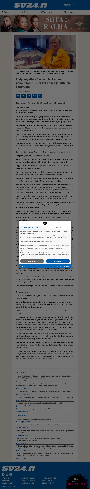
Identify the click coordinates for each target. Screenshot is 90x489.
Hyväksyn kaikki (58, 261)
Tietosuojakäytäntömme (63, 266)
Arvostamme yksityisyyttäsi (31, 227)
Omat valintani (32, 261)
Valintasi (58, 227)
